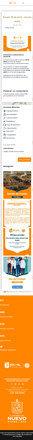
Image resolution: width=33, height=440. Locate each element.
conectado (23, 94)
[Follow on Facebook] (11, 384)
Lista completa (24, 160)
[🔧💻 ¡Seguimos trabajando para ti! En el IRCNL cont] (17, 213)
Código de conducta (23, 435)
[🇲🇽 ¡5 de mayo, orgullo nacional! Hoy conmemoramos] (17, 185)
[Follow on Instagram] (15, 384)
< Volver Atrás (9, 28)
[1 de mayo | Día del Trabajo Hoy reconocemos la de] (17, 270)
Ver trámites (17, 436)
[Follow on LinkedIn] (22, 384)
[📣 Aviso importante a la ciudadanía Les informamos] (17, 242)
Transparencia (8, 435)
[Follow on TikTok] (19, 384)
